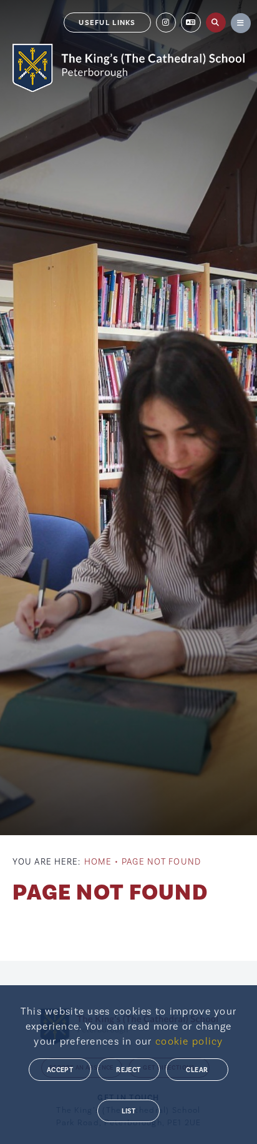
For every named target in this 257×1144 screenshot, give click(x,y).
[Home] (128, 68)
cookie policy (189, 1041)
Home (98, 861)
